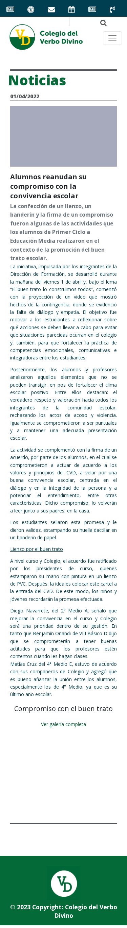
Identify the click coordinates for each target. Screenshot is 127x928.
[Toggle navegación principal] (112, 38)
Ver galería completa (63, 724)
